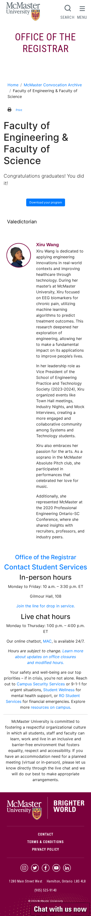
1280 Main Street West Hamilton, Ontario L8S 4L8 (47, 881)
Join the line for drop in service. (45, 605)
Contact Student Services (45, 567)
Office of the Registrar (45, 42)
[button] (60, 908)
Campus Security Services (41, 683)
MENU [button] (82, 17)
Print (19, 110)
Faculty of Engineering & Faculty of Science (45, 71)
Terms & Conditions (45, 842)
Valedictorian (22, 222)
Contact (45, 834)
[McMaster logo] (45, 818)
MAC (47, 641)
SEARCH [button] (67, 17)
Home (13, 84)
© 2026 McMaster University (45, 901)
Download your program (45, 202)
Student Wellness (58, 689)
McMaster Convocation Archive (53, 84)
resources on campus (50, 707)
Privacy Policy (45, 849)
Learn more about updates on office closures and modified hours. (49, 656)
